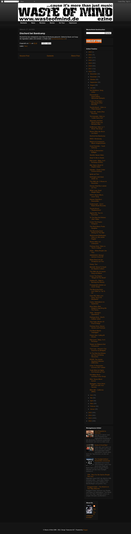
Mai (91, 398)
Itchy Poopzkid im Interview (100, 432)
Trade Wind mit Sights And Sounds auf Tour (97, 371)
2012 (90, 421)
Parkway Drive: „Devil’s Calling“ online (97, 318)
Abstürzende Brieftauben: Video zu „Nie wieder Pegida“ (98, 237)
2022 (90, 55)
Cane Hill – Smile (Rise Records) (97, 112)
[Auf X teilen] (46, 43)
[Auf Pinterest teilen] (50, 43)
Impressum (73, 23)
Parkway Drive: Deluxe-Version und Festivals (97, 327)
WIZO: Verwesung (96, 139)
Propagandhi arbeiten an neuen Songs (98, 286)
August (92, 85)
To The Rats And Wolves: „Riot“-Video (98, 218)
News (33, 23)
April (91, 401)
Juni (91, 395)
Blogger (85, 530)
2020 (90, 60)
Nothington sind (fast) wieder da (97, 177)
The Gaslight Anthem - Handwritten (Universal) (102, 460)
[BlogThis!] (44, 43)
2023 (90, 52)
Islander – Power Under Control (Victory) (97, 170)
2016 (90, 71)
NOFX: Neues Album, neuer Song (97, 195)
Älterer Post (75, 56)
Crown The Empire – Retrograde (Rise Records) (96, 102)
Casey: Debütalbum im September (97, 302)
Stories (52, 23)
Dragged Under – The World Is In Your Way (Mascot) (98, 487)
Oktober (93, 79)
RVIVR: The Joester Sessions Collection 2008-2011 (97, 361)
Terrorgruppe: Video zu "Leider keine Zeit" (97, 117)
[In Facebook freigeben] (48, 43)
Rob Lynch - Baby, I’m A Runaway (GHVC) (97, 161)
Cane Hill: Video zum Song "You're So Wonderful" (96, 297)
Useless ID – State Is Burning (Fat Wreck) (97, 281)
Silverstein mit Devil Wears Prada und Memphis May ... (96, 122)
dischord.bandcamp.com (58, 39)
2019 (90, 63)
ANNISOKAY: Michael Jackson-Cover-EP (97, 256)
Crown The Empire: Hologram (96, 223)
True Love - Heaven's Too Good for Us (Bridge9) (98, 349)
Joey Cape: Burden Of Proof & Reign (97, 322)
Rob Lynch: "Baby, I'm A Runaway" (97, 340)
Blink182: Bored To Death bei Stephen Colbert (98, 268)
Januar (92, 409)
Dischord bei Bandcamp (97, 136)
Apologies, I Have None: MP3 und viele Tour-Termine (97, 385)
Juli (91, 88)
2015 (90, 412)
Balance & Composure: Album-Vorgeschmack (97, 142)
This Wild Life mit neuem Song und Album (98, 272)
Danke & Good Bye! (101, 445)
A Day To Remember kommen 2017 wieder (97, 366)
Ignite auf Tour (94, 174)
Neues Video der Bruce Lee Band (97, 132)
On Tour (62, 23)
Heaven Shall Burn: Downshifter (96, 200)
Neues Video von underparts (95, 242)
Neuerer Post (24, 56)
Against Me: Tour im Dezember (96, 214)
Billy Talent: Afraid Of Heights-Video (96, 166)
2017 (90, 68)
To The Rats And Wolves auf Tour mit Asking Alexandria (98, 354)
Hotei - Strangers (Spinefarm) (95, 313)
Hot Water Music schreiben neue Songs (98, 375)
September (94, 82)
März (92, 403)
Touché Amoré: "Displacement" (95, 209)
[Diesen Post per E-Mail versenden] (42, 43)
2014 (90, 415)
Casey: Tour (94, 264)
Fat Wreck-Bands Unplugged (95, 331)
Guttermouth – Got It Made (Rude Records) (98, 205)
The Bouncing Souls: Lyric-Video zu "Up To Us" (97, 291)
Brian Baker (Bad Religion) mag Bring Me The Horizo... (98, 308)
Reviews (42, 23)
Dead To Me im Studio (97, 158)
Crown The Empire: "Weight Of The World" (98, 277)
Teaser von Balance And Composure (97, 345)
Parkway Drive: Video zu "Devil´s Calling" (98, 247)
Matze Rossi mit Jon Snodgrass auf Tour (97, 260)
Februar (93, 406)
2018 (90, 66)
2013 (90, 418)
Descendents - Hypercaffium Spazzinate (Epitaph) (97, 96)
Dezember (93, 74)
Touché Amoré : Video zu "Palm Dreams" (98, 108)
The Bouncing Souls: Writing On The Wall (97, 231)
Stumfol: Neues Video (97, 155)
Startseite (23, 23)
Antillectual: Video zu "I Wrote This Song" (97, 128)
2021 (90, 57)
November (93, 77)
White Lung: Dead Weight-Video (95, 191)
